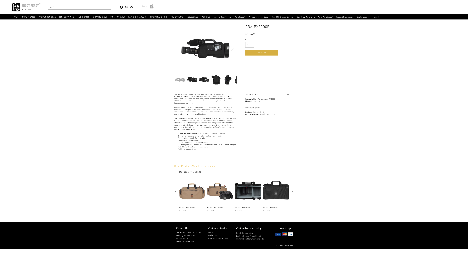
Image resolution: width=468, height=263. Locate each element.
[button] (152, 6)
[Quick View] (192, 191)
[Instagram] (126, 7)
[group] (234, 195)
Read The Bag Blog (244, 233)
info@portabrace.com (185, 241)
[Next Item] (232, 48)
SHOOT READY (30, 5)
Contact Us (212, 232)
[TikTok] (121, 7)
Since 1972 (26, 9)
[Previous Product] (175, 191)
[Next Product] (292, 191)
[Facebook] (131, 7)
